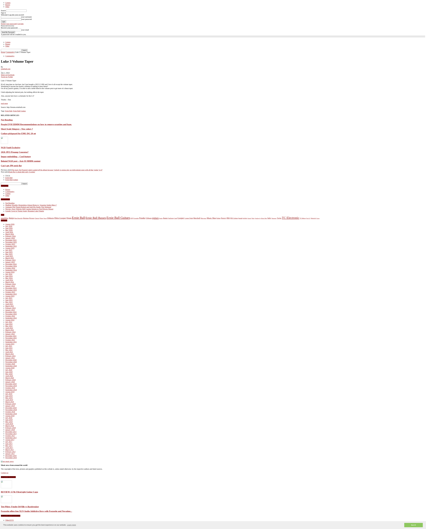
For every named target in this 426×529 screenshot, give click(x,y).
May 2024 (9, 278)
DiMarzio (50, 218)
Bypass (31, 218)
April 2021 (9, 352)
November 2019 (11, 386)
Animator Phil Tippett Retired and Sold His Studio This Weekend (28, 207)
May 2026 (9, 230)
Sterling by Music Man (261, 218)
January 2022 (10, 334)
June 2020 (9, 372)
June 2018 (9, 420)
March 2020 (9, 378)
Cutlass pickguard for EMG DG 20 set (18, 133)
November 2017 (11, 434)
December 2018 (11, 408)
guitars (155, 218)
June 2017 (9, 444)
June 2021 (9, 348)
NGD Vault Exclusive (10, 147)
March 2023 (9, 306)
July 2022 (8, 322)
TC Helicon (303, 218)
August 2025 (9, 248)
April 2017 (9, 448)
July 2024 (8, 274)
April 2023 (9, 304)
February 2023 (10, 308)
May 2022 (9, 326)
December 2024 (11, 264)
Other (7, 7)
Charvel (37, 218)
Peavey (223, 218)
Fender (142, 218)
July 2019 (8, 394)
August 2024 (9, 272)
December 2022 (11, 312)
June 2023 (9, 300)
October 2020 (10, 364)
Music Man (211, 218)
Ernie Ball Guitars (19, 111)
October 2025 (10, 244)
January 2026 (10, 238)
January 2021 (10, 358)
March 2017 (9, 450)
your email (25, 30)
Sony (253, 218)
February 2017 (10, 452)
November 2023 (11, 290)
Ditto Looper (60, 218)
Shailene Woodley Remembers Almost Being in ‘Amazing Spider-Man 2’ (31, 205)
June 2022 (9, 324)
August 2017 (9, 440)
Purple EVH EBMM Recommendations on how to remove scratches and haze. (36, 124)
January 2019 (10, 406)
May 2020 (9, 374)
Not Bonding (7, 120)
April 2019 (9, 400)
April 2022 (9, 328)
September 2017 (11, 438)
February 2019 (10, 404)
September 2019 (11, 390)
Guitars (7, 3)
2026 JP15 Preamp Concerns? (15, 152)
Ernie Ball (8, 111)
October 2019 (10, 388)
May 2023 (9, 302)
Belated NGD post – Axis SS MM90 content (20, 161)
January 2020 (10, 382)
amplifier (4, 218)
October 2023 (10, 292)
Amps (11, 218)
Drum (68, 218)
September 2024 (11, 270)
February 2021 (10, 356)
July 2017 (8, 442)
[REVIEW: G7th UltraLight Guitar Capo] (6, 488)
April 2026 (9, 232)
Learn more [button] (71, 525)
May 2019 (9, 398)
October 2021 (10, 340)
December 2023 (11, 288)
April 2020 (9, 376)
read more (4, 103)
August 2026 (9, 224)
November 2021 (11, 338)
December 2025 (11, 240)
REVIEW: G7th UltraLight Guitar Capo (19, 492)
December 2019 (11, 384)
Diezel (45, 218)
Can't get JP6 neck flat (11, 165)
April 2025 (9, 256)
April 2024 (9, 280)
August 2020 (9, 368)
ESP (131, 218)
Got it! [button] (413, 525)
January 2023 (10, 310)
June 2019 (9, 396)
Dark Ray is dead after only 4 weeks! (22, 172)
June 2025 (9, 252)
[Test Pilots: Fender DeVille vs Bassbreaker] (6, 502)
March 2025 (9, 258)
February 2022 (10, 332)
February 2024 (10, 284)
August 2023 (9, 296)
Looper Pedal (188, 218)
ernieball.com (5, 69)
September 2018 (11, 414)
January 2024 (10, 286)
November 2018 (11, 410)
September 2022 (11, 318)
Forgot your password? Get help (12, 24)
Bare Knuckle (18, 218)
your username (26, 17)
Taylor (279, 218)
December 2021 (11, 336)
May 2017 (9, 446)
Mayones (203, 218)
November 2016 (11, 458)
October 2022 (10, 316)
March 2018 (9, 426)
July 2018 (8, 418)
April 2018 (9, 424)
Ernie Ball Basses (96, 217)
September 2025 (11, 246)
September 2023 (11, 294)
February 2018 (10, 428)
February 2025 (10, 260)
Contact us (4, 473)
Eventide (136, 218)
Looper (181, 218)
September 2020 (11, 366)
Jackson (171, 218)
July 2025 (8, 250)
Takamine (273, 218)
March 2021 (9, 354)
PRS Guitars (234, 218)
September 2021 (11, 342)
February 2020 (10, 380)
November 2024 (11, 266)
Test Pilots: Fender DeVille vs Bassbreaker (20, 507)
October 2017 (10, 436)
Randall (240, 218)
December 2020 (11, 360)
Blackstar (26, 218)
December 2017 (11, 432)
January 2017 (10, 454)
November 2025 (11, 242)
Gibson (149, 218)
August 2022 (9, 320)
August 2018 (9, 416)
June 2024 (9, 276)
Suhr (269, 218)
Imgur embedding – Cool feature (16, 156)
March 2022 (9, 330)
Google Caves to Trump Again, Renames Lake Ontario (24, 211)
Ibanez (165, 218)
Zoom (318, 218)
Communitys (9, 56)
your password (26, 19)
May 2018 (9, 422)
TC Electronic (290, 217)
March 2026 (9, 234)
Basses (7, 5)
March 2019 (9, 402)
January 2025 (10, 262)
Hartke (161, 218)
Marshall (196, 218)
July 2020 (8, 370)
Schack (249, 218)
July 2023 (8, 298)
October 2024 (10, 268)
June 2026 (9, 228)
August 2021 (9, 344)
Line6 (175, 218)
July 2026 (8, 226)
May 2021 (9, 350)
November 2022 (11, 314)
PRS (228, 218)
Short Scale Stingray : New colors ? (17, 129)
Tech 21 (308, 218)
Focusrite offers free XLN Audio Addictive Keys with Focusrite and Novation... (36, 511)
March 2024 (9, 282)
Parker (218, 218)
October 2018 (10, 412)
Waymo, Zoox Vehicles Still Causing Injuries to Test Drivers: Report (29, 209)
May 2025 (9, 254)
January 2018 (10, 430)
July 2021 (8, 346)
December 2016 (11, 456)
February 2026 (10, 236)
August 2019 (9, 392)
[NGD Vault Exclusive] (4, 143)
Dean (41, 218)
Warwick (313, 218)
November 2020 (11, 362)
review (245, 218)
